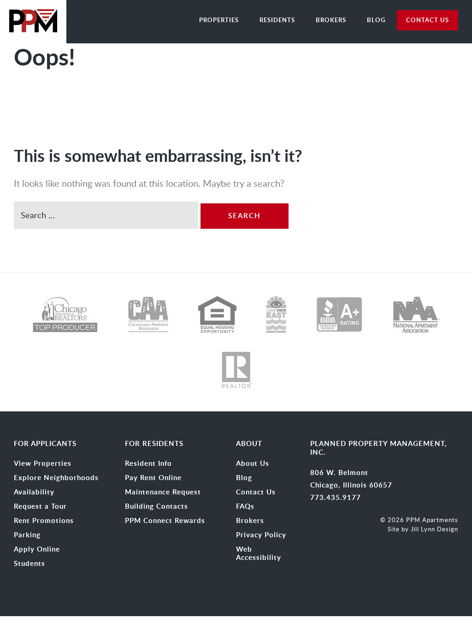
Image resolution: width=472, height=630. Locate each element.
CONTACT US (427, 20)
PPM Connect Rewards (165, 521)
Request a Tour (40, 506)
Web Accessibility (258, 553)
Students (29, 563)
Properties (219, 20)
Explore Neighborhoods (56, 478)
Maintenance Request (163, 492)
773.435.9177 (335, 497)
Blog (376, 20)
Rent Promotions (44, 521)
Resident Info (148, 463)
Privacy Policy (261, 535)
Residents (277, 20)
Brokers (331, 20)
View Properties (42, 463)
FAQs (245, 506)
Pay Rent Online (153, 478)
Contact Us (256, 492)
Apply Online (37, 549)
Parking (27, 535)
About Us (252, 463)
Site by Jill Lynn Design (423, 529)
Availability (34, 492)
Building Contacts (156, 506)
